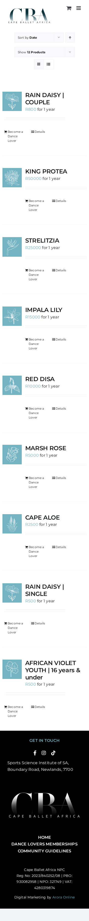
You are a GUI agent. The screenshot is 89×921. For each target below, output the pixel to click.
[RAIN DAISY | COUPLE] (12, 101)
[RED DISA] (12, 385)
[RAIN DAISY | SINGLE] (12, 593)
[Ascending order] (70, 37)
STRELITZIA (42, 240)
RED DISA (40, 379)
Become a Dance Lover (15, 136)
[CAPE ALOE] (12, 523)
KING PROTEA (46, 171)
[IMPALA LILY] (12, 316)
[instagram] (44, 753)
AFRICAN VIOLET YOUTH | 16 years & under (52, 670)
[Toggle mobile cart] (69, 8)
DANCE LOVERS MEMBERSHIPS (44, 844)
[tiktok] (53, 753)
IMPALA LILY (43, 309)
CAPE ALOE (42, 517)
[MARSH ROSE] (12, 454)
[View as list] (48, 64)
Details (40, 132)
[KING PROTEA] (12, 177)
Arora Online (63, 897)
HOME (44, 837)
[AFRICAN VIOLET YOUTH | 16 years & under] (12, 669)
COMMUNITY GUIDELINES (44, 851)
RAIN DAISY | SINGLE (44, 590)
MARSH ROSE (45, 448)
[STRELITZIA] (12, 246)
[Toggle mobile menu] (79, 8)
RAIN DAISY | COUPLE (44, 98)
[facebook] (35, 753)
